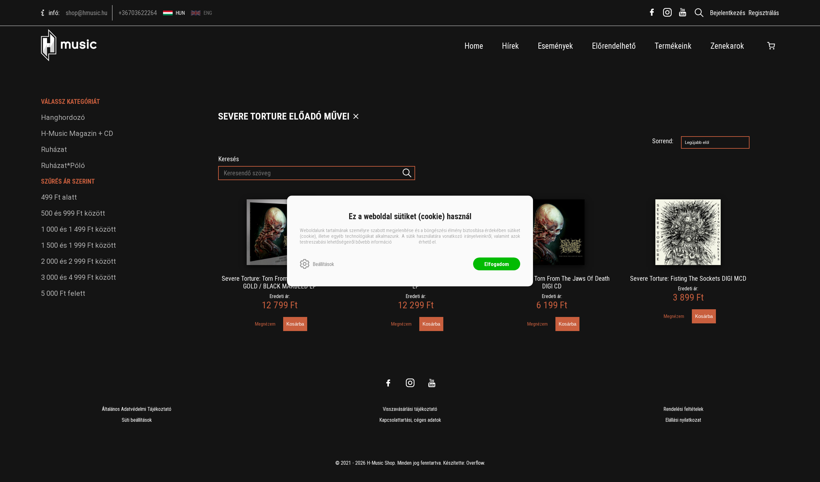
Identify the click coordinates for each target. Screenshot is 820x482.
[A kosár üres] (771, 46)
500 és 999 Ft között (73, 213)
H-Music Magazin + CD (77, 133)
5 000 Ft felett (63, 293)
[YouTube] (683, 12)
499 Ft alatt (59, 197)
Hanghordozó (63, 117)
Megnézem (265, 324)
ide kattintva (405, 242)
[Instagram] (667, 12)
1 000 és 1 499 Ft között (78, 229)
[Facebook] (652, 12)
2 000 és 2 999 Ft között (78, 261)
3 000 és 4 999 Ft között (78, 277)
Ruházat (54, 149)
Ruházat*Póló (63, 166)
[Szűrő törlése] (356, 116)
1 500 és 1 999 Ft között (78, 245)
